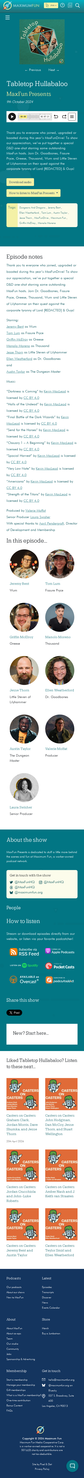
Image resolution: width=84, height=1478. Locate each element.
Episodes (47, 1287)
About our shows (15, 1292)
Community (12, 1349)
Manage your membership (20, 1385)
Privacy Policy (42, 1469)
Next (53, 70)
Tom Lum (46, 213)
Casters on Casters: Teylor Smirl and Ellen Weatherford (60, 1250)
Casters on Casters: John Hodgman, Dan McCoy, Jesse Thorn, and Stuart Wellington (60, 1125)
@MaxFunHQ (25, 882)
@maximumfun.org (29, 892)
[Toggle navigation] (7, 17)
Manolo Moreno (47, 223)
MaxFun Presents (28, 94)
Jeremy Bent (54, 208)
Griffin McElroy (27, 223)
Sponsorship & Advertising (20, 1359)
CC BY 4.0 (31, 398)
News (45, 1303)
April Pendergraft (51, 523)
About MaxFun (14, 1328)
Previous (33, 70)
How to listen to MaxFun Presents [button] (32, 193)
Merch (45, 1328)
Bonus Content (14, 1405)
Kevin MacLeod (55, 391)
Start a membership (17, 1380)
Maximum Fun (59, 218)
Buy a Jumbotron (51, 1333)
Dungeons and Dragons (32, 208)
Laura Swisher (40, 517)
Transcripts (48, 1292)
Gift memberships (16, 1390)
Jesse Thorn (26, 218)
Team (9, 1339)
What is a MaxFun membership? (23, 1395)
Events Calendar (51, 1308)
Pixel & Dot (46, 1464)
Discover (46, 1297)
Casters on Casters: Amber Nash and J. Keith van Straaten (60, 1191)
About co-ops (13, 1333)
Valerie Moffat (35, 511)
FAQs (9, 1411)
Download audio (20, 182)
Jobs (8, 1354)
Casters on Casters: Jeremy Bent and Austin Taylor (21, 1250)
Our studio (12, 1344)
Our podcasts (14, 1287)
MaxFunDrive (41, 218)
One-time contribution (18, 1400)
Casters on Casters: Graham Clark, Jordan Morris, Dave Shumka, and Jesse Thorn (22, 1125)
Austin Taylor (60, 213)
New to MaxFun (14, 1297)
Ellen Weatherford (29, 213)
